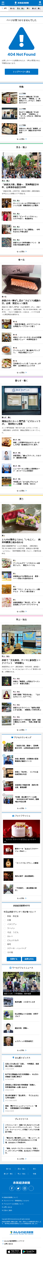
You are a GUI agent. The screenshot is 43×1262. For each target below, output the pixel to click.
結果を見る (29, 959)
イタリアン (12, 924)
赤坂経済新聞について (10, 1197)
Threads (31, 1188)
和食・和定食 (13, 916)
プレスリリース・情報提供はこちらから (16, 1200)
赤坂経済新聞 (21, 3)
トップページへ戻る (21, 71)
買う (28, 8)
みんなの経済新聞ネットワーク (21, 1233)
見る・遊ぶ (20, 8)
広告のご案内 (7, 1210)
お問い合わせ (7, 1207)
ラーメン (11, 928)
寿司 (9, 944)
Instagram (24, 1188)
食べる (12, 8)
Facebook (11, 1188)
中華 (9, 920)
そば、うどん (13, 932)
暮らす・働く (36, 8)
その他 (10, 952)
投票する (13, 959)
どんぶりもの (13, 940)
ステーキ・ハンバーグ (16, 948)
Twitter (18, 1188)
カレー (10, 936)
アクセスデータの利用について (13, 1204)
